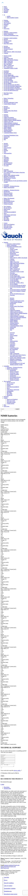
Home (5, 6)
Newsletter (6, 9)
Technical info (7, 788)
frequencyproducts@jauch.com (11, 865)
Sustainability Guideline (9, 888)
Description (6, 787)
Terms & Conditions (9, 883)
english (8, 16)
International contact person (10, 894)
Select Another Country (12, 17)
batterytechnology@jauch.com (8, 866)
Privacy (5, 880)
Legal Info (6, 877)
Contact (6, 8)
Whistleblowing (8, 891)
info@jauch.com (5, 868)
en (4, 15)
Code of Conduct (8, 885)
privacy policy (17, 770)
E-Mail (2, 784)
